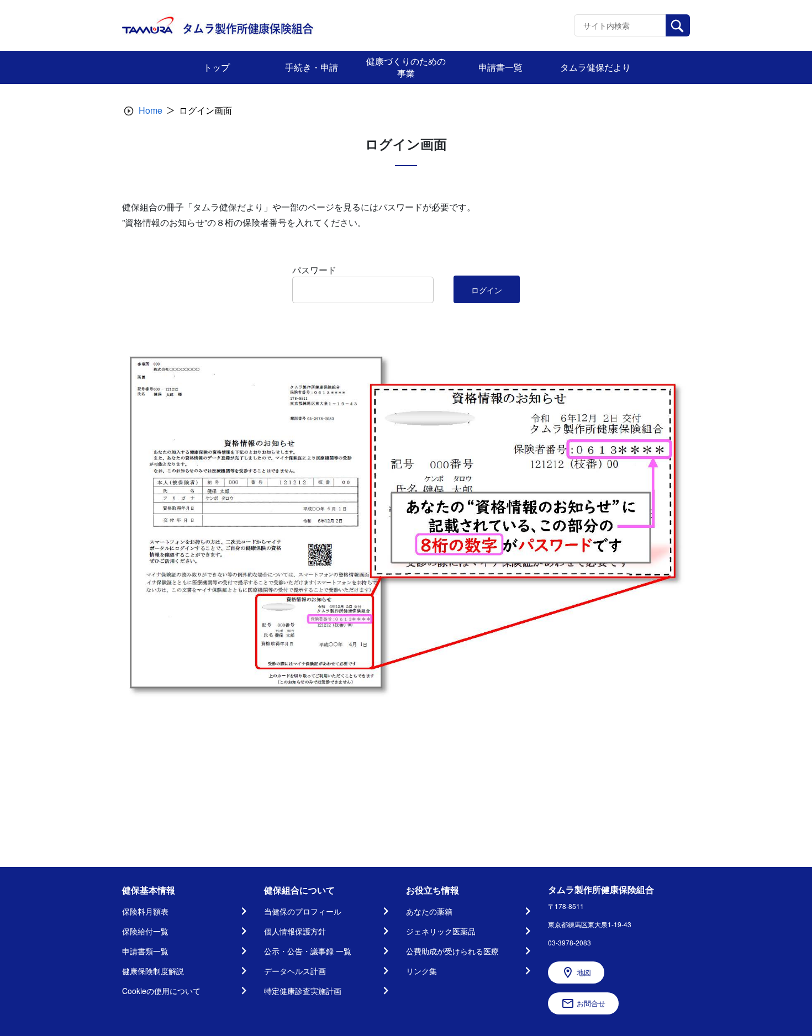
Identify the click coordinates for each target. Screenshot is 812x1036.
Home (150, 110)
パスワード (314, 269)
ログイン (486, 289)
